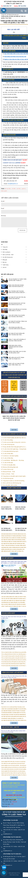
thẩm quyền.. (4, 190)
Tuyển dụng (5, 264)
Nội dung (3, 215)
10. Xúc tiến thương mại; (7, 478)
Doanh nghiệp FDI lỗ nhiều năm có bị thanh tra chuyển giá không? (13, 761)
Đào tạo (4, 262)
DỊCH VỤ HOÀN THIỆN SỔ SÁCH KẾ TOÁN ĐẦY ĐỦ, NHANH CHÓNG (13, 604)
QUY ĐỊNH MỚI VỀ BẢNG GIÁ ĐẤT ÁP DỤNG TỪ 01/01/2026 (13, 710)
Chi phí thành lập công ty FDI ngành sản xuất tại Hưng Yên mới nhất (13, 661)
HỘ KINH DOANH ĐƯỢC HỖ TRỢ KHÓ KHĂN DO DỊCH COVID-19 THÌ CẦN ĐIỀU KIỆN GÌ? (14, 534)
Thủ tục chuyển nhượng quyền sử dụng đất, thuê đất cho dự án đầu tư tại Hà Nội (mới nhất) (14, 658)
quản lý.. (24, 188)
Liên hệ (4, 267)
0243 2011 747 (7, 6)
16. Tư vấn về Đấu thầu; (7, 458)
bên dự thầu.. (8, 188)
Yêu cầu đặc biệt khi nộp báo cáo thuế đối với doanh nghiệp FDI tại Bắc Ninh (14, 769)
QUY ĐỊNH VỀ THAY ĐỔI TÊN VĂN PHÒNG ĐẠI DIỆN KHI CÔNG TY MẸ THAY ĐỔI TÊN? (21, 529)
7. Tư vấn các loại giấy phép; (8, 464)
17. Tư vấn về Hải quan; (7, 462)
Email (2, 208)
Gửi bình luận (22, 230)
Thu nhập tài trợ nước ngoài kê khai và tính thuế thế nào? (13, 763)
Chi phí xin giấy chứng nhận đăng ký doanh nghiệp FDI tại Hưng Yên (13, 663)
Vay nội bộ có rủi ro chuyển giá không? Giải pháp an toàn (13, 706)
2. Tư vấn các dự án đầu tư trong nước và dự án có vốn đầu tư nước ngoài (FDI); (13, 442)
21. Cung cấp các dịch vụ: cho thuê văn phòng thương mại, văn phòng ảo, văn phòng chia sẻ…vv (13, 481)
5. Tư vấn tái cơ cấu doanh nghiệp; (9, 455)
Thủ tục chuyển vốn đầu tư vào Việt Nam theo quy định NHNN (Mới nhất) (14, 652)
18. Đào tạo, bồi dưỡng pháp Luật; (9, 467)
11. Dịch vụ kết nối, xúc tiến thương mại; (11, 483)
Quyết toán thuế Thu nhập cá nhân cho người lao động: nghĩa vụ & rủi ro (14, 773)
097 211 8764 (22, 6)
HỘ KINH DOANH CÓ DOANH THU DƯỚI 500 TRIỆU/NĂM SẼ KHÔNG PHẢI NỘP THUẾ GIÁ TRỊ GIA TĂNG (13, 714)
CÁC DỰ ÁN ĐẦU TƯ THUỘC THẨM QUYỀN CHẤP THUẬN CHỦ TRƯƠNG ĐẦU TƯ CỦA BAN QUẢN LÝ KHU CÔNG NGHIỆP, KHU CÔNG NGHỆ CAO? (6, 508)
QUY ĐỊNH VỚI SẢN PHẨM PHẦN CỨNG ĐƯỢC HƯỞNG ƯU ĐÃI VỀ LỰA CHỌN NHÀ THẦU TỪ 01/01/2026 (14, 720)
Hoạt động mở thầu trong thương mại (15, 56)
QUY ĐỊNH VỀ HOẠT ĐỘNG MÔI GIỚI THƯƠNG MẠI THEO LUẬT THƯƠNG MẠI (13, 543)
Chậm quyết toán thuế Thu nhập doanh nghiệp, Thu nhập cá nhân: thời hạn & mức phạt (14, 775)
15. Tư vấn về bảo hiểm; (7, 453)
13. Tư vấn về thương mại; (7, 444)
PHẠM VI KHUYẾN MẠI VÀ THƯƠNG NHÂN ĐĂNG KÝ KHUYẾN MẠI (14, 535)
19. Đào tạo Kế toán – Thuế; (8, 471)
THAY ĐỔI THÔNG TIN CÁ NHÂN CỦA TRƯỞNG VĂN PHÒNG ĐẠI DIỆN (14, 537)
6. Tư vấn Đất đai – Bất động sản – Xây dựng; (12, 460)
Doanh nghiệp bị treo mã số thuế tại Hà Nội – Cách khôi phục (14, 765)
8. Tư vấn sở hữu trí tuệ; (7, 469)
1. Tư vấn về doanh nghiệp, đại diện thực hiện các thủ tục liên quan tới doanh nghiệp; (13, 438)
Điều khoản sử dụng (14, 874)
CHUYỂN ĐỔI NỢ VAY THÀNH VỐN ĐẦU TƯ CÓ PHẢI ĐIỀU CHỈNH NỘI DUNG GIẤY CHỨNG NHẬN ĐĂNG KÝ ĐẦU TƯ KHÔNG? (13, 602)
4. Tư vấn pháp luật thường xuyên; (9, 451)
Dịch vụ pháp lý (6, 252)
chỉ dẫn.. (14, 188)
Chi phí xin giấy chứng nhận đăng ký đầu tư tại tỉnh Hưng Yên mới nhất (14, 665)
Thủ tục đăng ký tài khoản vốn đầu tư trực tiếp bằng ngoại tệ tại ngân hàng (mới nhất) (14, 654)
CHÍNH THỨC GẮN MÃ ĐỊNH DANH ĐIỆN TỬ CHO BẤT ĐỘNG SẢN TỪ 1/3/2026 (14, 709)
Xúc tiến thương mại (8, 257)
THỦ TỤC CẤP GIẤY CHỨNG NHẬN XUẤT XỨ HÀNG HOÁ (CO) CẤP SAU (14, 598)
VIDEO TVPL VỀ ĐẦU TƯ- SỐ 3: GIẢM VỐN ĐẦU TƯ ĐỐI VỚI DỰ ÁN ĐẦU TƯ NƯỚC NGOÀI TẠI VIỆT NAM (14, 418)
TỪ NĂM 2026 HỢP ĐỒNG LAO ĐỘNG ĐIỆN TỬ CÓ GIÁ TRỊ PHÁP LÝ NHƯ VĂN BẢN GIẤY (13, 712)
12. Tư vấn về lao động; (7, 440)
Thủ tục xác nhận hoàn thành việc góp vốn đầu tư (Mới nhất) (13, 617)
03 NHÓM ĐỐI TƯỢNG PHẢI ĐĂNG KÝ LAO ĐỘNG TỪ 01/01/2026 (12, 718)
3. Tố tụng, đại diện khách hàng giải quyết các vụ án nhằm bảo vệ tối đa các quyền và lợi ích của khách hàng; (14, 447)
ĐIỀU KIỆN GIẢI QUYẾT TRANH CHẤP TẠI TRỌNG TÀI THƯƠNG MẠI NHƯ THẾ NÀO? (12, 551)
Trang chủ (5, 247)
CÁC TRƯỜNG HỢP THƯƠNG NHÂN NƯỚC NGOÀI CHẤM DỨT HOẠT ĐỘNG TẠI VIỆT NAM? (6, 529)
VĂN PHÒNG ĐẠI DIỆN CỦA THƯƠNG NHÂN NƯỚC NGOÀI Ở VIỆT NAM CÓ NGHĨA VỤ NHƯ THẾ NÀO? (14, 541)
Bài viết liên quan (7, 274)
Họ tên (3, 201)
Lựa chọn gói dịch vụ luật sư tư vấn (14, 385)
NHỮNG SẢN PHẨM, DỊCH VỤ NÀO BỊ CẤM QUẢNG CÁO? (13, 549)
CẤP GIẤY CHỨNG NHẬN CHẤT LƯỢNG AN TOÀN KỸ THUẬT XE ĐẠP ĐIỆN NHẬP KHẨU (14, 596)
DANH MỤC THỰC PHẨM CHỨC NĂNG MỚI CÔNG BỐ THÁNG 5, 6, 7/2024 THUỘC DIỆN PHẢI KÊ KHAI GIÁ (14, 562)
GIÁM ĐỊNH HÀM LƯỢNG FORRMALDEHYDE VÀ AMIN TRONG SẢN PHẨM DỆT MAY (14, 547)
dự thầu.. (19, 188)
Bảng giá (5, 259)
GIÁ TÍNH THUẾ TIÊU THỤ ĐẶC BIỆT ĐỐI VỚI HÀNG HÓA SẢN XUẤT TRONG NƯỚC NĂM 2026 (14, 716)
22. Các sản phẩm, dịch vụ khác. (9, 485)
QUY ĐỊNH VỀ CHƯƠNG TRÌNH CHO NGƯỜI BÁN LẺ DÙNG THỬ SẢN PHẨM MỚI (13, 539)
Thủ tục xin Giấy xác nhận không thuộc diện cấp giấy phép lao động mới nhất (14, 676)
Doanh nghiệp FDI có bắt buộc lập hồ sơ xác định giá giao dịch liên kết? (13, 771)
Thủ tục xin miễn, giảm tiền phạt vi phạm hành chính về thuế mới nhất (13, 731)
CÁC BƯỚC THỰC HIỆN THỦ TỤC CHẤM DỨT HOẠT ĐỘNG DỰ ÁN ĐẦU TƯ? (14, 600)
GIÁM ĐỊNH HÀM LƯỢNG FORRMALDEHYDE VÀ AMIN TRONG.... (16, 347)
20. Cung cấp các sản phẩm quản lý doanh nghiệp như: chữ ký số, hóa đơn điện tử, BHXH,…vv (13, 476)
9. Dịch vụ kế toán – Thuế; (7, 474)
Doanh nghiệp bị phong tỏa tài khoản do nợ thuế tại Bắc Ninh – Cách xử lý (14, 767)
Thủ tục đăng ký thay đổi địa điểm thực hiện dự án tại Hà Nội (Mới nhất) (14, 659)
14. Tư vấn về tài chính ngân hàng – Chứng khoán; (13, 449)
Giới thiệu (5, 249)
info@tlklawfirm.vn (7, 833)
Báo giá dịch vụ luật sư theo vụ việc (23, 385)
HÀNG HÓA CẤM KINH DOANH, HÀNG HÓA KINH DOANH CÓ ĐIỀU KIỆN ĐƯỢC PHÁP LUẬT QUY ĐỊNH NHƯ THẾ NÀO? (21, 508)
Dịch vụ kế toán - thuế (8, 254)
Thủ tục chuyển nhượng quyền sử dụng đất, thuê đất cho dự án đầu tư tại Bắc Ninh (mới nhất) (14, 656)
